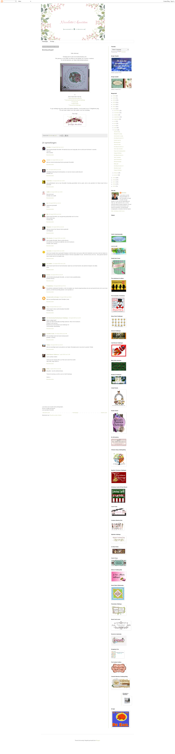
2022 (114, 104)
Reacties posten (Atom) (55, 415)
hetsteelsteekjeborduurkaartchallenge (75, 100)
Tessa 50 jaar (117, 144)
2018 (114, 180)
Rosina (48, 274)
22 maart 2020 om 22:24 (57, 274)
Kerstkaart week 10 (118, 166)
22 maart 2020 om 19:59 (58, 251)
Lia (47, 203)
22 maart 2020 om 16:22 (58, 227)
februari (116, 173)
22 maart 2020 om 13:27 (57, 160)
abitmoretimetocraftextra (75, 98)
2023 (114, 102)
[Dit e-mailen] (60, 135)
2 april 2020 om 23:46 (55, 368)
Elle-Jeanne (49, 238)
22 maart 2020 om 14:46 (58, 180)
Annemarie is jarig (118, 136)
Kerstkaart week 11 (118, 155)
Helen (47, 368)
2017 (114, 182)
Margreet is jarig (118, 133)
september (117, 117)
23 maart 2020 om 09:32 (65, 297)
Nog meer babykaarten (119, 151)
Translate (123, 52)
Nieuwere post (46, 412)
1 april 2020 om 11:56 (64, 354)
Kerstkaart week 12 (118, 146)
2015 (114, 186)
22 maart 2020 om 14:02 (55, 169)
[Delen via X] (64, 135)
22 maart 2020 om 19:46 (59, 238)
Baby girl (116, 163)
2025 (114, 98)
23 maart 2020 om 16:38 (61, 333)
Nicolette (124, 192)
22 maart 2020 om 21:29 (59, 263)
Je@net (48, 160)
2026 (114, 96)
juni (115, 123)
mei (115, 125)
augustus (116, 119)
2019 (114, 177)
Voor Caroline (117, 157)
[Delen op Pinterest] (67, 135)
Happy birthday (117, 153)
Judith (48, 192)
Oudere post (104, 412)
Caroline (48, 147)
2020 (114, 108)
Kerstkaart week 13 (118, 138)
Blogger (98, 740)
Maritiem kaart (117, 168)
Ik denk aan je (117, 140)
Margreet (48, 227)
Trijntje (48, 345)
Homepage (45, 41)
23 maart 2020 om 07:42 (60, 286)
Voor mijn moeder (118, 148)
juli (115, 121)
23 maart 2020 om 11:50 (75, 318)
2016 (114, 184)
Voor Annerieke (117, 159)
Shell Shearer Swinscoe (52, 354)
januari (116, 175)
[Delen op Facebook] (66, 135)
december (116, 110)
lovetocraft (75, 101)
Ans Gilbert (49, 263)
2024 (114, 100)
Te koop (52, 41)
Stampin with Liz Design (52, 297)
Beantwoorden (50, 155)
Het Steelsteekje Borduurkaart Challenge (57, 318)
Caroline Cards (50, 333)
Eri (47, 169)
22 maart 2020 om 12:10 (57, 147)
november (116, 112)
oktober (116, 115)
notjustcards (75, 103)
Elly (47, 214)
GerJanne (49, 251)
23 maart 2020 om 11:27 (55, 306)
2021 (114, 106)
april (115, 127)
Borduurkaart (117, 142)
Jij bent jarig (117, 131)
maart (115, 130)
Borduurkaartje (117, 161)
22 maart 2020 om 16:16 (55, 203)
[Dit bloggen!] (62, 135)
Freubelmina (49, 286)
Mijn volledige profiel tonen (118, 211)
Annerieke (49, 180)
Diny (47, 306)
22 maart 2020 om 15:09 (56, 192)
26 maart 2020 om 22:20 (56, 345)
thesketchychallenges (75, 105)
